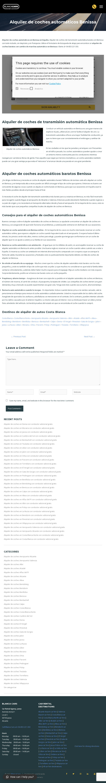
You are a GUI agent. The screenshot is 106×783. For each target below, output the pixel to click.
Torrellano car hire (47, 763)
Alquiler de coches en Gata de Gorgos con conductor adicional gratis (32, 471)
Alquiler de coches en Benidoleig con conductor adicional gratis (30, 483)
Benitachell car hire (53, 733)
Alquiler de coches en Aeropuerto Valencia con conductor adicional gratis (34, 527)
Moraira (26, 325)
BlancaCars (16, 774)
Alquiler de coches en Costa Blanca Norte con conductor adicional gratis (34, 535)
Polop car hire (57, 757)
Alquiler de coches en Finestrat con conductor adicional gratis (29, 519)
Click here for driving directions (87, 746)
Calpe (53, 321)
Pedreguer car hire (45, 760)
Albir (70, 318)
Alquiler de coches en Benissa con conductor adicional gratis (29, 487)
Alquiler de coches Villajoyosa (16, 683)
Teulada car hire (61, 760)
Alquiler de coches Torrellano (16, 675)
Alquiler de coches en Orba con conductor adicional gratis (28, 456)
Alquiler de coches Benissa (15, 596)
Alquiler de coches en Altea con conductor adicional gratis (28, 495)
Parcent (39, 325)
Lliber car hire (45, 751)
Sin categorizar (10, 687)
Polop (46, 325)
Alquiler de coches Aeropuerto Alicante (20, 556)
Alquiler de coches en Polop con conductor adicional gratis (28, 507)
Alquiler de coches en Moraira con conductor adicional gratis (29, 428)
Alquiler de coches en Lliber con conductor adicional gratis (28, 448)
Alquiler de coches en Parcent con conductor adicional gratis (29, 459)
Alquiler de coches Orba (14, 655)
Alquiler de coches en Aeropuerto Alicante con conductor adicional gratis (34, 531)
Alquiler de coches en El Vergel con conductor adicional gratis (29, 467)
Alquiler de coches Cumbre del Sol (18, 616)
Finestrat (76, 321)
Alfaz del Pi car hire (45, 724)
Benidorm (17, 321)
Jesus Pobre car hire (59, 745)
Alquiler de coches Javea (14, 639)
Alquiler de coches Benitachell (16, 600)
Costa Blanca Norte (22, 318)
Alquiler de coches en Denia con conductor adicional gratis (28, 424)
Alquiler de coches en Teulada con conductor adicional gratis (29, 444)
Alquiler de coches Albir (13, 564)
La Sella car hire (61, 748)
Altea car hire (60, 724)
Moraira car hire (58, 751)
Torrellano (74, 325)
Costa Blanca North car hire (54, 718)
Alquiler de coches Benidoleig (16, 584)
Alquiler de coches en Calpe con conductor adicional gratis (28, 491)
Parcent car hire (44, 757)
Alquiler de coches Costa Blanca (17, 608)
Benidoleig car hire (45, 727)
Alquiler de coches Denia (14, 620)
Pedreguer (55, 325)
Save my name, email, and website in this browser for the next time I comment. (41, 400)
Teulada (65, 325)
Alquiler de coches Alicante (15, 576)
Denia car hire (51, 736)
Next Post (89, 336)
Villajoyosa (84, 325)
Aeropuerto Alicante (39, 318)
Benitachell (44, 321)
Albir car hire (44, 721)
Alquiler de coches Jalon (14, 635)
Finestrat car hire (52, 739)
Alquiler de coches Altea (14, 580)
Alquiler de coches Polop (14, 667)
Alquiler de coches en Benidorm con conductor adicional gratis (30, 515)
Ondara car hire (57, 754)
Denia (59, 321)
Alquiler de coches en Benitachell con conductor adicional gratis (30, 440)
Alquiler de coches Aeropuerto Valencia (20, 560)
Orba (33, 325)
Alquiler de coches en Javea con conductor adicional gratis (28, 432)
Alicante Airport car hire (47, 712)
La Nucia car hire (46, 748)
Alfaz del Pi (85, 318)
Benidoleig (6, 321)
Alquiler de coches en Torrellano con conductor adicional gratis (30, 463)
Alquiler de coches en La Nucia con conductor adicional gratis (29, 511)
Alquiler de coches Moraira (15, 651)
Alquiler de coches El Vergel (15, 624)
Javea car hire (43, 745)
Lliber (18, 325)
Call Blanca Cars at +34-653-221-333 (16, 727)
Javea (4, 325)
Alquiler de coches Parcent (15, 659)
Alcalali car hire (56, 721)
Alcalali (76, 318)
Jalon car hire (58, 742)
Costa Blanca (7, 318)
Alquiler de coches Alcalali (14, 568)
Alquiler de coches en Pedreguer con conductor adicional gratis (30, 475)
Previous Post (18, 336)
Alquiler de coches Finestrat (15, 628)
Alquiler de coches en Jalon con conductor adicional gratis (28, 452)
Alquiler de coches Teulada (15, 671)
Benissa (35, 321)
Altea (94, 318)
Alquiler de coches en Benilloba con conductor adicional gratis (29, 479)
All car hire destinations (52, 766)
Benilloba (26, 321)
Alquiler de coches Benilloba (15, 592)
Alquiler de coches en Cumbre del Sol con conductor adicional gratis (32, 436)
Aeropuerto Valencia (58, 318)
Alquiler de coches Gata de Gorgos (18, 632)
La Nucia (11, 325)
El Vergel (67, 321)
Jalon (98, 321)
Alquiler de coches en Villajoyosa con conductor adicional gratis (30, 523)
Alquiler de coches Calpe (14, 604)
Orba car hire (43, 754)
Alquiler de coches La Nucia (15, 643)
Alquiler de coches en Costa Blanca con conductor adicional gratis (31, 539)
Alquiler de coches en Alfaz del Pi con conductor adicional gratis (30, 499)
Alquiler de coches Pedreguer (16, 663)
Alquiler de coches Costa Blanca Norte (20, 612)
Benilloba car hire (50, 730)
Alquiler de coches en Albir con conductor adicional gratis (27, 503)
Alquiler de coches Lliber (14, 647)
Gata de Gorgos (87, 321)
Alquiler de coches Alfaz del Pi (16, 572)
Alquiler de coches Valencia (15, 679)
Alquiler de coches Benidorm (16, 588)
